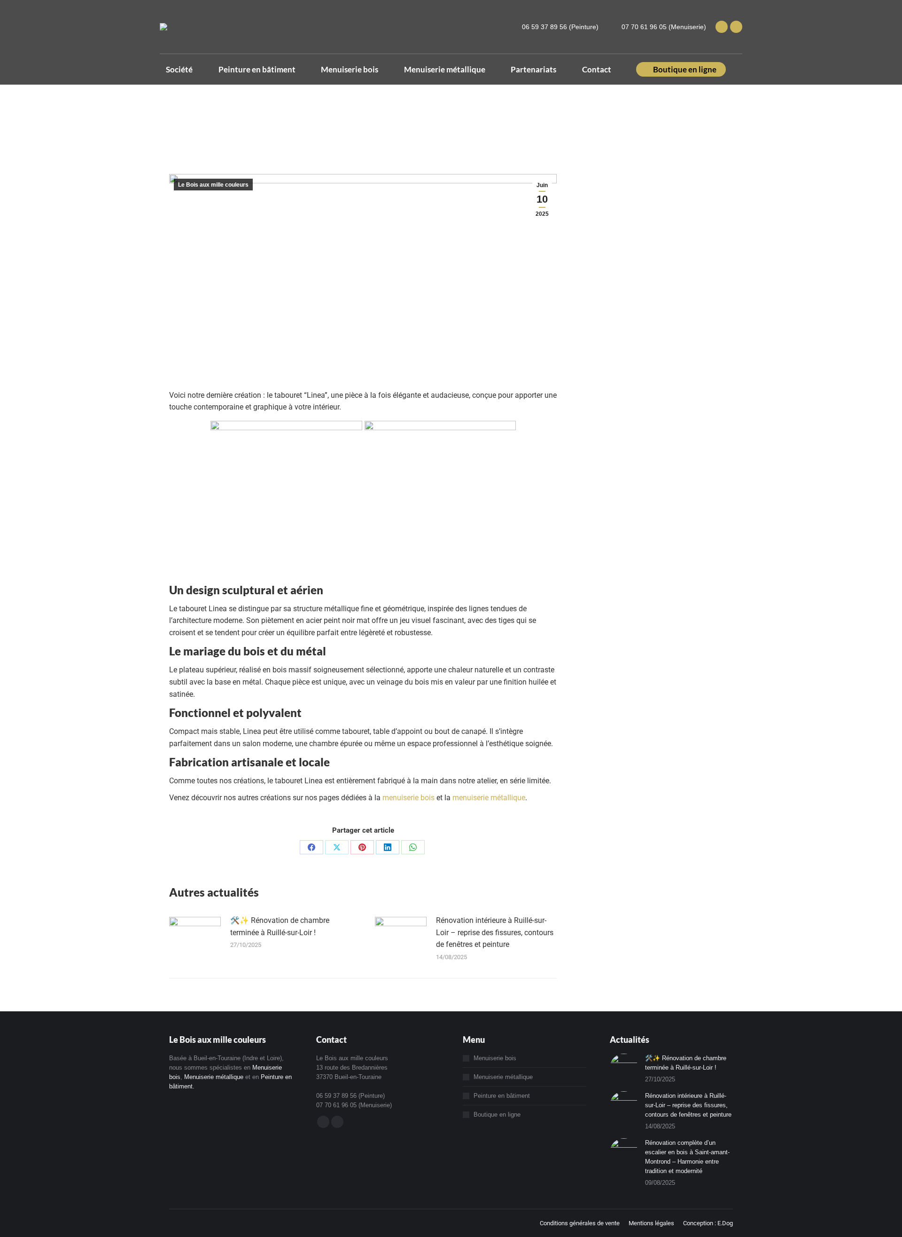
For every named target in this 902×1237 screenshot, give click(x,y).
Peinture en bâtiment (502, 1095)
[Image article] (195, 935)
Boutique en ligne (497, 1114)
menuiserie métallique (488, 797)
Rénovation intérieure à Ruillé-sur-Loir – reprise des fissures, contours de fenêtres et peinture (494, 932)
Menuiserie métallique (213, 1076)
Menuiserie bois (495, 1058)
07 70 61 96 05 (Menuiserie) (664, 27)
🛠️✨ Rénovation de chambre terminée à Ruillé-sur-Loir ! (279, 926)
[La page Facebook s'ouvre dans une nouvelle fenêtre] (721, 27)
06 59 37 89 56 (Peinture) (560, 27)
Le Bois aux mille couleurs (213, 184)
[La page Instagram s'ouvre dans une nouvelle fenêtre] (736, 27)
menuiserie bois (408, 797)
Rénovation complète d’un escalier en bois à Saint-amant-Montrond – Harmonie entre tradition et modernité (687, 1156)
